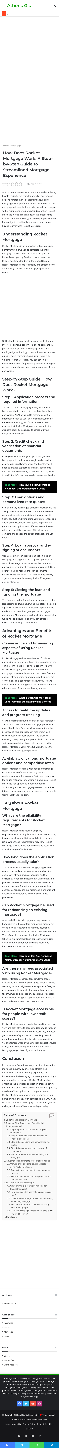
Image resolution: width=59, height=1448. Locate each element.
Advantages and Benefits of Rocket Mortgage (28, 1160)
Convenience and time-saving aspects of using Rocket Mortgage (29, 1165)
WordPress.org (10, 1365)
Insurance (8, 1323)
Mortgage (16, 145)
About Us (16, 1424)
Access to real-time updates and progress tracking (30, 1171)
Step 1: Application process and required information (28, 1131)
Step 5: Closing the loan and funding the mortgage (29, 1156)
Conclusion (11, 1217)
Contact (29, 1429)
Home (8, 145)
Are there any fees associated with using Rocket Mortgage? (30, 1206)
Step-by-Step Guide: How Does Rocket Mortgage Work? (25, 1125)
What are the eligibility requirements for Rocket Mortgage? (28, 1187)
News (6, 1336)
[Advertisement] (29, 47)
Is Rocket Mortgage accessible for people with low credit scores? (32, 1212)
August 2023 (10, 1303)
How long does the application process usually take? (32, 1193)
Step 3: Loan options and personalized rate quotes (31, 1143)
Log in (7, 1356)
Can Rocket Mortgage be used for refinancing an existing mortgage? (32, 1200)
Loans (7, 1327)
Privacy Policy (29, 1424)
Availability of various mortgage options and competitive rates (31, 1178)
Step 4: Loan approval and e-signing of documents (29, 1149)
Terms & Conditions (45, 1424)
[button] (50, 1115)
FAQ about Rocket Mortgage (20, 1182)
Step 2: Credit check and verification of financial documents (29, 1137)
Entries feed (9, 1360)
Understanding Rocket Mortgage (21, 1120)
